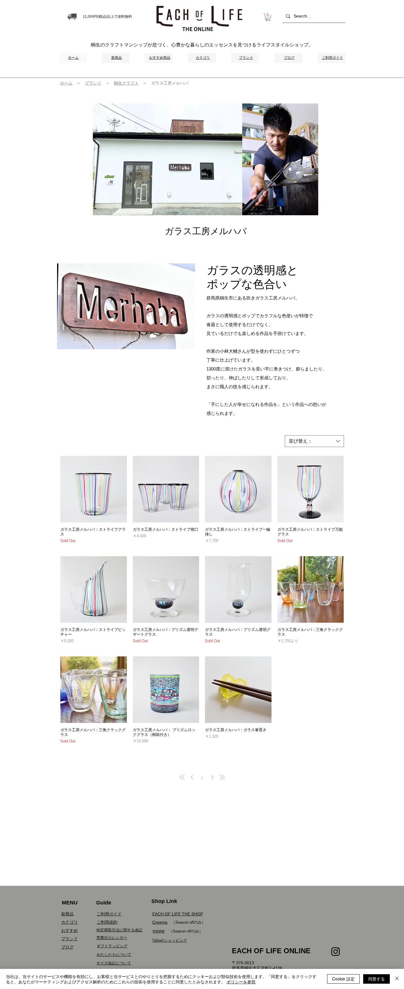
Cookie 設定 (343, 979)
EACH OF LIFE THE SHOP (177, 914)
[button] (268, 17)
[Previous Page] (191, 777)
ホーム (66, 83)
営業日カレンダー (111, 937)
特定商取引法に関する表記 (119, 930)
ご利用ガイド (109, 914)
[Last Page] (222, 777)
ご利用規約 (107, 922)
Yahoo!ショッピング (169, 940)
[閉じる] (396, 979)
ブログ (67, 947)
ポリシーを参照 (241, 982)
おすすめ (69, 930)
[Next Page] (212, 777)
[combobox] (314, 441)
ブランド (93, 83)
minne (158, 930)
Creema (159, 922)
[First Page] (182, 777)
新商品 (67, 914)
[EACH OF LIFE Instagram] (335, 951)
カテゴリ (69, 922)
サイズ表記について (113, 963)
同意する (376, 979)
